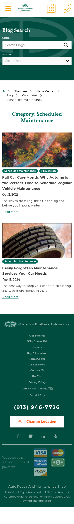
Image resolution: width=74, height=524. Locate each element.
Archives (7, 54)
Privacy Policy (37, 382)
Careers (37, 347)
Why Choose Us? (37, 341)
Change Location (40, 422)
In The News (37, 364)
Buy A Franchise (37, 353)
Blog (10, 95)
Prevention (48, 171)
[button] (8, 8)
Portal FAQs (37, 395)
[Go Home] (3, 91)
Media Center (45, 91)
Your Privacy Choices (34, 388)
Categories (29, 95)
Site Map (37, 376)
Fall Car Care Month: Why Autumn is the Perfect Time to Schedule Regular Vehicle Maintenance (37, 183)
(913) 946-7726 (37, 407)
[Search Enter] (65, 45)
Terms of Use (37, 359)
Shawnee (20, 91)
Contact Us (37, 370)
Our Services (37, 336)
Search (6, 38)
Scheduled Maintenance (20, 171)
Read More (10, 212)
